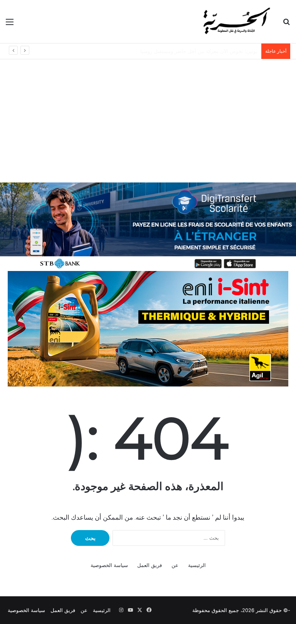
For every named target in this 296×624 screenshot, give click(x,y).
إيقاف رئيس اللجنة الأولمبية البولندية (219, 51)
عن (175, 565)
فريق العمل (149, 565)
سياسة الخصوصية (109, 565)
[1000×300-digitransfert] (148, 226)
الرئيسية (197, 565)
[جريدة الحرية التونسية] (235, 21)
